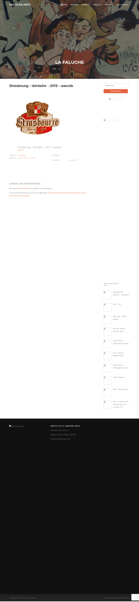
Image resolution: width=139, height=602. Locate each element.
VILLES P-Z (109, 5)
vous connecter (24, 188)
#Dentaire (32, 158)
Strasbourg (22, 155)
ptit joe (20, 150)
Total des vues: (56, 430)
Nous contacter (122, 5)
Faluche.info (20, 4)
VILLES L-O (97, 5)
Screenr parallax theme (110, 598)
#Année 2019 (22, 158)
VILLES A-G (86, 5)
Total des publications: (58, 439)
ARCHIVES (74, 5)
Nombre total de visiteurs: (60, 435)
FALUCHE (63, 5)
